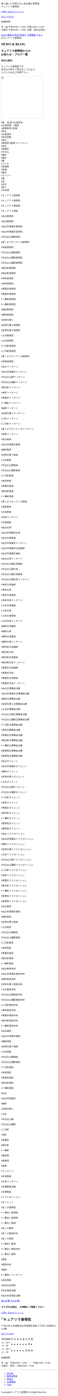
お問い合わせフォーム (12, 1313)
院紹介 (23, 35)
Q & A (39, 35)
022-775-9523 (7, 17)
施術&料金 (12, 1376)
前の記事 (5, 1301)
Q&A (9, 1385)
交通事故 (31, 35)
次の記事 (15, 1301)
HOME (10, 1373)
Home (4, 35)
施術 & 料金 (13, 35)
